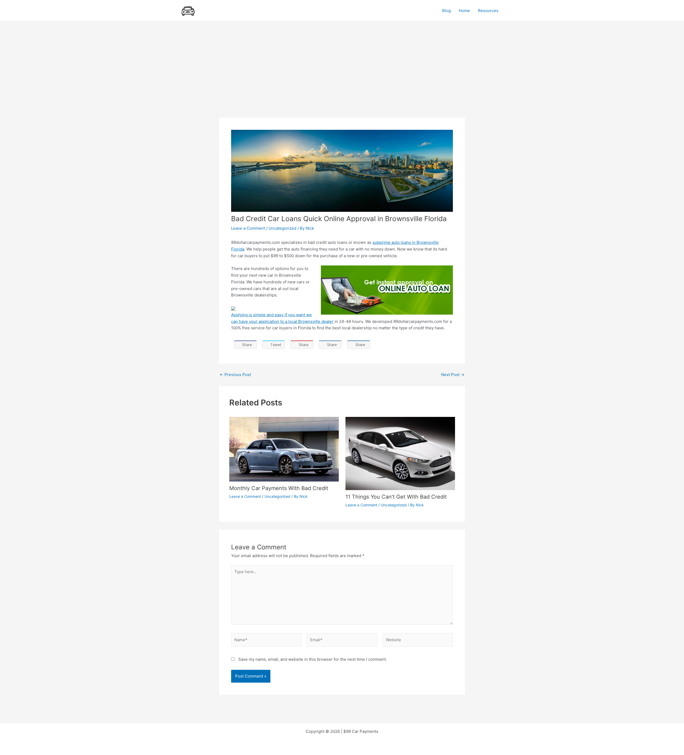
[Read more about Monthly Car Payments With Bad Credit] (284, 448)
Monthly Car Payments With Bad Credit (278, 488)
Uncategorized (282, 228)
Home (464, 10)
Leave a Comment (248, 228)
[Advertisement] (342, 61)
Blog (446, 10)
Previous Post (235, 375)
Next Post (452, 375)
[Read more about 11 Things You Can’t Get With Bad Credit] (400, 453)
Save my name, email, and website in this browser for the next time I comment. (312, 659)
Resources (488, 10)
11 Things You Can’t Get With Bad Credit (396, 497)
